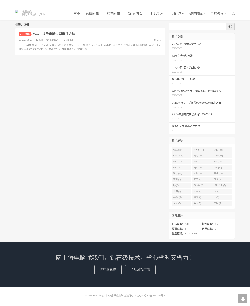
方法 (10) (198, 173)
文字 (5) (217, 203)
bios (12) (218, 167)
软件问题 (113, 13)
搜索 (230, 26)
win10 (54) (178, 150)
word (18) (218, 155)
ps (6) (216, 191)
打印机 (156, 13)
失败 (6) (197, 191)
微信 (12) (177, 173)
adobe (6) (177, 197)
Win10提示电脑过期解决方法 (54, 34)
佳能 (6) (197, 197)
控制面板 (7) (220, 185)
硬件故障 (196, 13)
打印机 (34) (199, 150)
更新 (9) (177, 179)
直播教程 (217, 13)
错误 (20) (198, 155)
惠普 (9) (217, 179)
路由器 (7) (198, 185)
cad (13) (176, 167)
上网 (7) (177, 191)
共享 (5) (197, 203)
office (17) (177, 161)
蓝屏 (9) (197, 179)
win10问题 (25, 34)
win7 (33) (218, 150)
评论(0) (69, 40)
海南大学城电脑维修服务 (16, 13)
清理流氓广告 (140, 269)
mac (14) (218, 161)
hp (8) (176, 185)
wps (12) (198, 167)
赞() (159, 40)
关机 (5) (177, 203)
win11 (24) (178, 155)
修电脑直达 (108, 269)
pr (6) (216, 197)
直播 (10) (218, 173)
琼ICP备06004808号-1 (154, 295)
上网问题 (175, 13)
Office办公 (135, 13)
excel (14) (198, 161)
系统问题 (92, 13)
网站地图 (138, 295)
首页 (77, 13)
